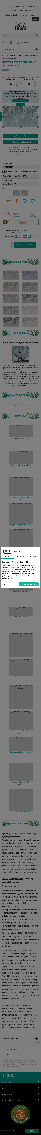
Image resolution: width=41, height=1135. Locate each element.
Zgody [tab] (7, 556)
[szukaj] (36, 35)
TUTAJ (34, 1028)
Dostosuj (10, 584)
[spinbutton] (11, 84)
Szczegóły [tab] (20, 556)
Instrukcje (30, 6)
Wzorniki (13, 11)
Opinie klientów (25, 11)
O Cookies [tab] (33, 556)
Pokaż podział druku (20, 101)
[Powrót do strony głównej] (3, 55)
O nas (9, 6)
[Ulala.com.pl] (20, 26)
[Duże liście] (21, 611)
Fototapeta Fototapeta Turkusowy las (20, 498)
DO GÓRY (30, 1131)
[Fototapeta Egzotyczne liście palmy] (11, 275)
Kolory (19, 55)
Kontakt (32, 15)
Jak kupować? (19, 6)
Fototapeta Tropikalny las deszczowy (20, 732)
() (7, 42)
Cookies (35, 19)
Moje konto (7, 1094)
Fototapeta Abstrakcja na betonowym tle (20, 813)
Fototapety (11, 55)
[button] (16, 82)
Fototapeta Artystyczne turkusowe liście (20, 526)
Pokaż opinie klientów (12, 1049)
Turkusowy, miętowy (30, 55)
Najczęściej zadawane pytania (16, 15)
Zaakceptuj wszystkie (28, 584)
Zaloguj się (25, 42)
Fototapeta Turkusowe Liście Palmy (20, 783)
